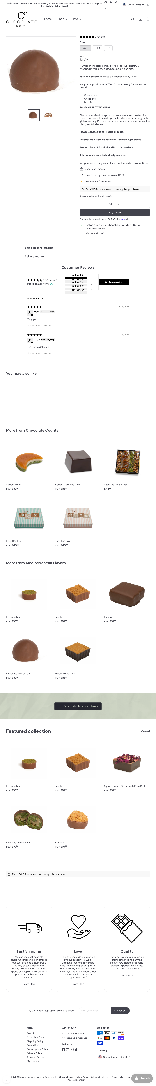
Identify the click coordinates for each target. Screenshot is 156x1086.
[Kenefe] (78, 598)
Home (48, 19)
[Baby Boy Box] (29, 522)
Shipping (84, 196)
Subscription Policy (37, 1049)
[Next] (74, 115)
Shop (61, 19)
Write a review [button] (113, 282)
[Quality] (127, 928)
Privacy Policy (34, 1053)
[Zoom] (41, 72)
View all (145, 731)
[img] (34, 307)
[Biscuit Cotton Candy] (17, 400)
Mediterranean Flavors (46, 562)
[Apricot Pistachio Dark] (78, 466)
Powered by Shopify (76, 1080)
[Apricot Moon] (29, 466)
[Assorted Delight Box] (127, 466)
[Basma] (127, 598)
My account (33, 1061)
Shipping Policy (35, 1041)
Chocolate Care (35, 1037)
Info (76, 19)
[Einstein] (78, 824)
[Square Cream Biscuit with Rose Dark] (127, 767)
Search (31, 1033)
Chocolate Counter (43, 430)
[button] (87, 36)
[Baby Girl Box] (78, 522)
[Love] (78, 928)
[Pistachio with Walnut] (29, 824)
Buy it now (115, 212)
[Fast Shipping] (29, 928)
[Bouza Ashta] (29, 598)
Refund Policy (34, 1045)
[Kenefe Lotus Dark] (78, 655)
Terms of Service (36, 1057)
